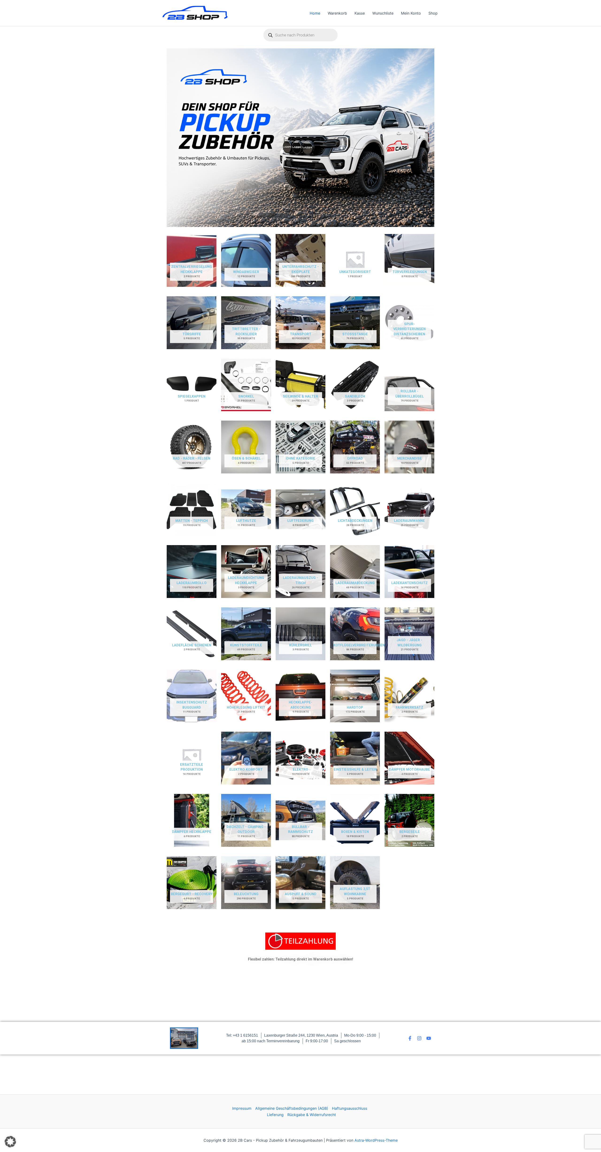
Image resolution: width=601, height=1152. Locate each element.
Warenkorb (337, 13)
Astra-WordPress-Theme (376, 1140)
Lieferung (275, 1114)
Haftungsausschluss (349, 1108)
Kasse (359, 13)
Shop (433, 13)
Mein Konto (411, 13)
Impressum (241, 1108)
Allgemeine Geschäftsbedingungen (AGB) (291, 1108)
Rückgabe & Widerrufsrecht (311, 1114)
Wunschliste (382, 13)
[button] (10, 1141)
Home (315, 13)
